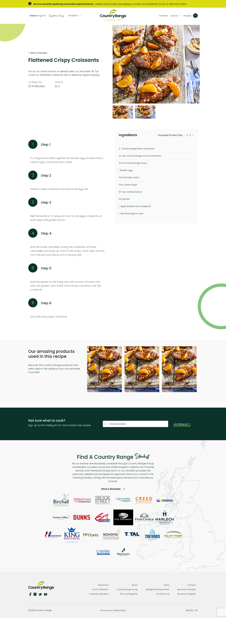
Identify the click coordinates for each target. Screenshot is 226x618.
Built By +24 (192, 610)
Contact (191, 585)
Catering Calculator (98, 593)
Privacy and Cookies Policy (113, 610)
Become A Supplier (186, 593)
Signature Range (56, 15)
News (166, 585)
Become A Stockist (186, 589)
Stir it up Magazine (129, 593)
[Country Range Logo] (113, 15)
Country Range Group (127, 589)
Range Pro (38, 15)
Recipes (187, 15)
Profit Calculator (100, 589)
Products (73, 15)
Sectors (174, 15)
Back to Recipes (38, 52)
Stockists (163, 15)
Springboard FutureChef (157, 589)
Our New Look (162, 593)
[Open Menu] (195, 15)
